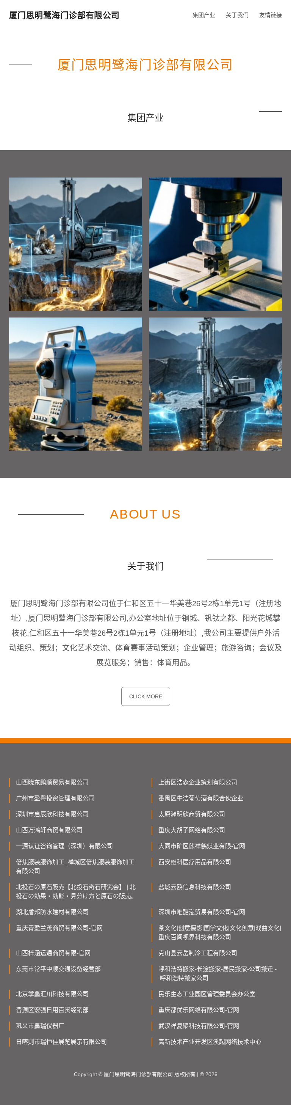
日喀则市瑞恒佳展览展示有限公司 (61, 1042)
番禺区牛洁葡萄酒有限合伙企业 (200, 798)
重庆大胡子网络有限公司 (191, 830)
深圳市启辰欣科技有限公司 (52, 814)
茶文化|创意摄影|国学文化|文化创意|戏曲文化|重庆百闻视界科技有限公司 (219, 932)
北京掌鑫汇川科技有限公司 (52, 994)
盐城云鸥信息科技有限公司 (194, 887)
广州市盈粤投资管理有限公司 (55, 798)
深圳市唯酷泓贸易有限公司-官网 (201, 912)
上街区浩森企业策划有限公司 (197, 782)
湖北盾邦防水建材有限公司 (52, 912)
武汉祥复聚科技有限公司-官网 (198, 1026)
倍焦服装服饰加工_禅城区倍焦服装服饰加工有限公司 (75, 866)
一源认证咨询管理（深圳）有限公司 (64, 846)
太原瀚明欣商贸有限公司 (191, 814)
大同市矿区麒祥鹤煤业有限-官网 (201, 846)
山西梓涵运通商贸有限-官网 (53, 953)
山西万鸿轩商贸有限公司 (49, 830)
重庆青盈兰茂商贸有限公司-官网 (59, 928)
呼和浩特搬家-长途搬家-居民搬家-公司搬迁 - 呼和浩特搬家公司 (217, 973)
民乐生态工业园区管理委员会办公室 (206, 994)
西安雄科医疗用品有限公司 (194, 862)
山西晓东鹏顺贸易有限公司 (52, 782)
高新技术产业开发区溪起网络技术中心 (209, 1042)
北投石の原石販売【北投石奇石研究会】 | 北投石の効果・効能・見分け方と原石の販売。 (76, 891)
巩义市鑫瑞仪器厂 (40, 1026)
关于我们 (237, 15)
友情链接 (270, 15)
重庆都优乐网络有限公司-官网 (198, 1010)
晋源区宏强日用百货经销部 (52, 1010)
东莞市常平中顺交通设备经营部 (58, 969)
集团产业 (203, 15)
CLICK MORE (145, 696)
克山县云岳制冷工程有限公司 (197, 953)
